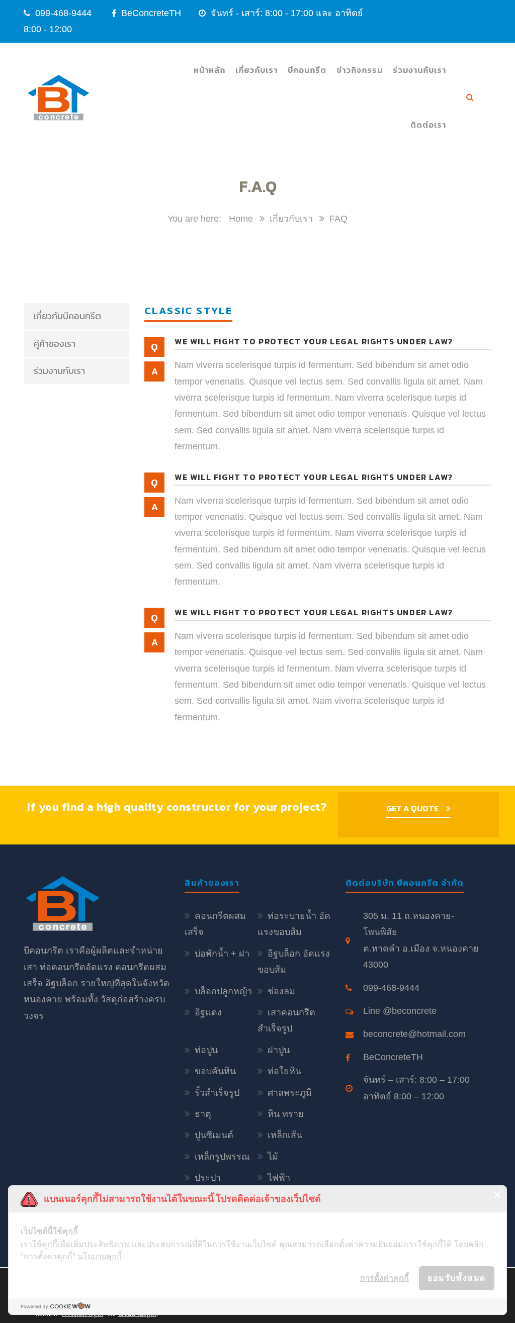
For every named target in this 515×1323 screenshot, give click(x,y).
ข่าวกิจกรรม (359, 70)
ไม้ (273, 1157)
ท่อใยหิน (284, 1071)
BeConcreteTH (150, 13)
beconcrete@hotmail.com (414, 1034)
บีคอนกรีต (307, 70)
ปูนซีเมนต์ (214, 1135)
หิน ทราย (286, 1114)
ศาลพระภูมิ (290, 1093)
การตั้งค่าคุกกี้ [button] (384, 1278)
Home (241, 219)
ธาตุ (203, 1114)
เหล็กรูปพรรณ (222, 1157)
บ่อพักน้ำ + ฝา (222, 954)
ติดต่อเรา (428, 125)
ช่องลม (281, 991)
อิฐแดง (208, 1012)
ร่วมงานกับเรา (419, 70)
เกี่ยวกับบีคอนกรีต (67, 316)
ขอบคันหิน (215, 1071)
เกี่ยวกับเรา (256, 70)
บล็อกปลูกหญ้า (223, 991)
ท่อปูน (206, 1050)
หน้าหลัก (209, 70)
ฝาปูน (279, 1050)
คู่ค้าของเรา (54, 343)
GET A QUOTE (412, 808)
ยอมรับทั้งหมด (456, 1278)
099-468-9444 (63, 13)
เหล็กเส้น (285, 1135)
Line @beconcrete (400, 1011)
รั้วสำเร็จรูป (217, 1093)
